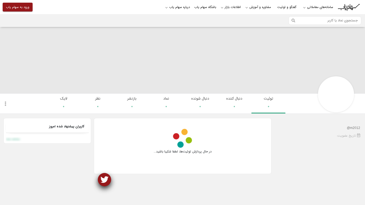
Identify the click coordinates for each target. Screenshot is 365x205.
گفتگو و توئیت (286, 7)
